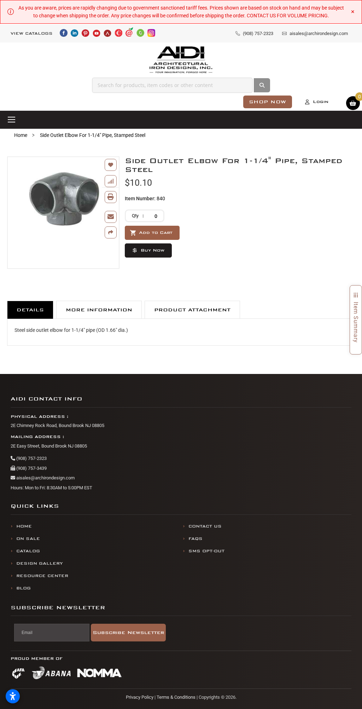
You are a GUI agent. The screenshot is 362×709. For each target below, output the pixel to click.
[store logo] (181, 60)
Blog (23, 588)
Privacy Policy (139, 697)
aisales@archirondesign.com (45, 477)
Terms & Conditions (176, 697)
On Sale (28, 538)
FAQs (195, 538)
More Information (99, 310)
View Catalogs (32, 33)
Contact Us (205, 526)
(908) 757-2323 (31, 458)
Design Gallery (39, 563)
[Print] (111, 197)
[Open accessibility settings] (13, 696)
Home (20, 135)
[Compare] (111, 181)
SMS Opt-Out (206, 551)
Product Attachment (192, 310)
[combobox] (172, 85)
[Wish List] (111, 165)
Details (30, 310)
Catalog (28, 551)
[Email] (111, 217)
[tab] (30, 310)
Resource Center (42, 575)
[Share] (111, 232)
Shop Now (267, 102)
